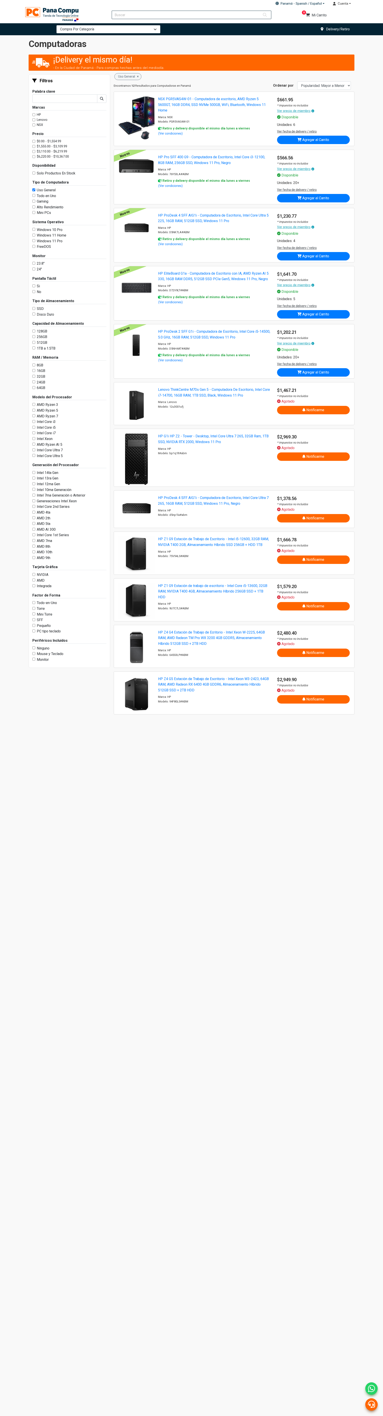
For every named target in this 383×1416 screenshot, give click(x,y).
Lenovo (42, 120)
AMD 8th (43, 546)
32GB (41, 376)
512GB (42, 342)
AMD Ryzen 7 (47, 416)
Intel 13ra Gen (47, 478)
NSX (40, 125)
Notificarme (314, 410)
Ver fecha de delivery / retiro (297, 131)
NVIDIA (42, 575)
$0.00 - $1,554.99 (49, 141)
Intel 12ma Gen (48, 484)
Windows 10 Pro (50, 230)
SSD (40, 309)
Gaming (42, 201)
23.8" (41, 263)
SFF (40, 620)
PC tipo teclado (49, 631)
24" (39, 269)
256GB (42, 337)
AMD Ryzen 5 (47, 410)
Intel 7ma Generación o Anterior (61, 495)
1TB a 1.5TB (46, 348)
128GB (42, 331)
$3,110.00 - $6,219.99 (52, 151)
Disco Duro (45, 314)
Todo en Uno (46, 196)
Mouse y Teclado (50, 654)
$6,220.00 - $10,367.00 (53, 156)
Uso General (46, 190)
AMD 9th (43, 558)
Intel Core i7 (46, 433)
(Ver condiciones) (170, 133)
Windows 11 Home (51, 235)
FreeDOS (44, 246)
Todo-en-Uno (47, 603)
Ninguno (43, 648)
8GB (40, 365)
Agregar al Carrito (315, 140)
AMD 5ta (43, 524)
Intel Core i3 (46, 422)
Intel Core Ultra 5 (50, 456)
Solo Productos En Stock (56, 173)
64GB (41, 388)
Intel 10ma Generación (54, 490)
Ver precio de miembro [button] (294, 111)
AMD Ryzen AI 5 (49, 444)
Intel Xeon (45, 439)
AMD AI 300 (46, 529)
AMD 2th (43, 518)
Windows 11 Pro (50, 241)
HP (39, 115)
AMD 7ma (44, 541)
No (39, 292)
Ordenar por (283, 85)
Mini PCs (44, 213)
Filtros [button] (46, 80)
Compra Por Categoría (77, 29)
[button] (300, 3)
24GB (41, 382)
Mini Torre (44, 614)
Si (38, 286)
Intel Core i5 (46, 427)
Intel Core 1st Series (53, 535)
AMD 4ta (43, 512)
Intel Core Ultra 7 (50, 450)
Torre (41, 608)
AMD (41, 580)
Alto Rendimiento (50, 207)
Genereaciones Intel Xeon (57, 501)
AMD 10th (44, 552)
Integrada (44, 586)
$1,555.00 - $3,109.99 (52, 146)
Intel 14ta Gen (47, 473)
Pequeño (44, 626)
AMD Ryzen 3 (47, 405)
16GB (41, 371)
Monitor (43, 659)
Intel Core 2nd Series (53, 507)
